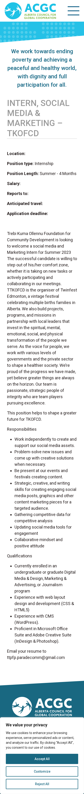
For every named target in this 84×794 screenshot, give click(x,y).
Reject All (42, 784)
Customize (42, 771)
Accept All (42, 759)
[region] (42, 755)
